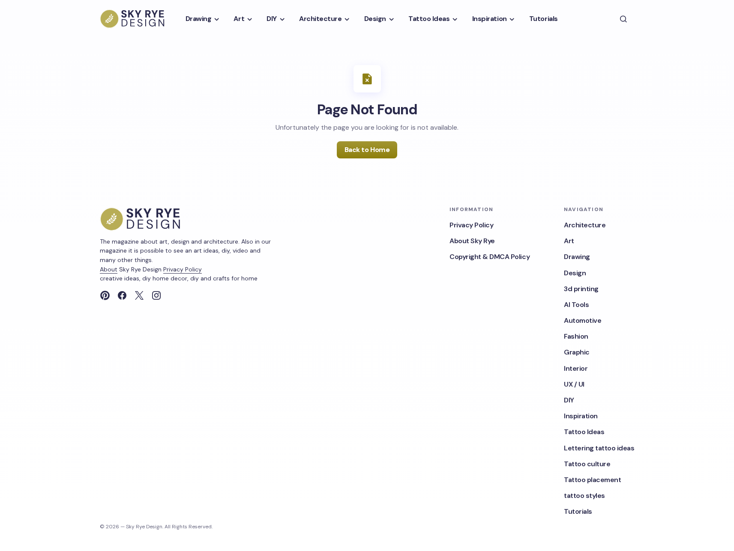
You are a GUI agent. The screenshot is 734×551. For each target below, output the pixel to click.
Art (569, 240)
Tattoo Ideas (584, 431)
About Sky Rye (472, 240)
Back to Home (367, 149)
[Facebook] (122, 295)
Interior (575, 368)
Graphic (577, 352)
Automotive (582, 320)
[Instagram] (156, 295)
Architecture (584, 224)
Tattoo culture (587, 463)
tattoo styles (584, 495)
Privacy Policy (182, 269)
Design (575, 272)
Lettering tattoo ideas (599, 448)
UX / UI (574, 384)
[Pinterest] (105, 295)
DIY (569, 400)
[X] (139, 295)
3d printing (581, 288)
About (108, 269)
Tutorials (578, 511)
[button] (623, 19)
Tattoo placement (592, 479)
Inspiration (581, 415)
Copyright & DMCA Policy (489, 256)
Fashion (576, 336)
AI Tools (576, 304)
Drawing (577, 256)
